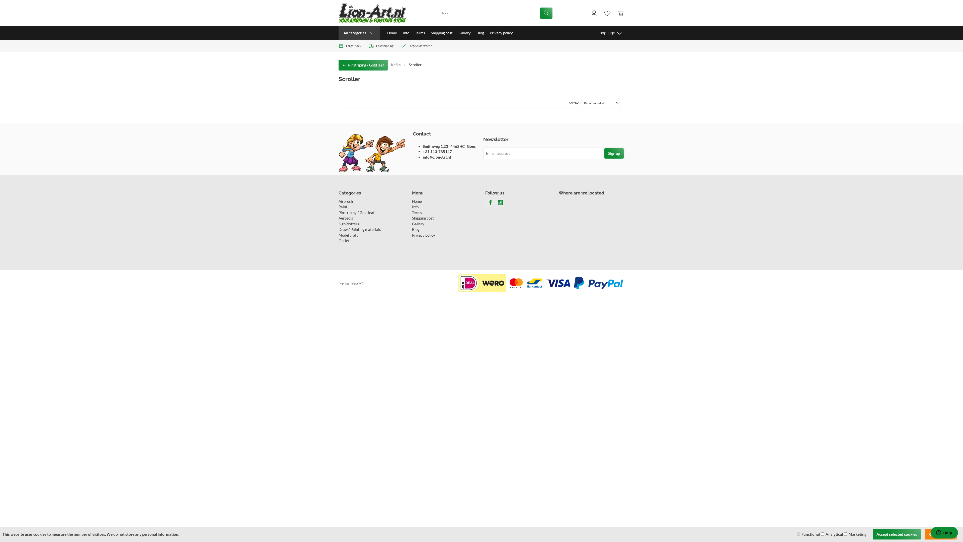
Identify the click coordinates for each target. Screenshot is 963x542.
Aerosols (346, 218)
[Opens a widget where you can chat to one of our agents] (944, 533)
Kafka (396, 64)
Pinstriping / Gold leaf (356, 212)
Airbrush (346, 201)
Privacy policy (501, 33)
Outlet (344, 240)
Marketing (857, 534)
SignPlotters (349, 224)
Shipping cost (442, 33)
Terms (420, 33)
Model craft (348, 235)
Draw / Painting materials (360, 229)
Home (392, 33)
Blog (480, 33)
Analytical (834, 534)
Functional (810, 534)
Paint (343, 207)
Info (406, 33)
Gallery (464, 33)
